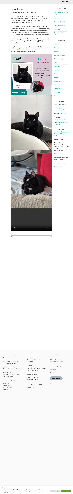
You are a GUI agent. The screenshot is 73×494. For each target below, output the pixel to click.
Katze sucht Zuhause (59, 55)
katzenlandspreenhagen (60, 119)
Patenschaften (53, 371)
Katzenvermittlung (58, 59)
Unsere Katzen (57, 88)
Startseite (5, 389)
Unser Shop (53, 369)
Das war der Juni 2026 (59, 18)
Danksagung (57, 47)
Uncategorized (57, 84)
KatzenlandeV (63, 113)
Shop (55, 73)
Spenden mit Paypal (59, 153)
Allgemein (56, 44)
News (55, 62)
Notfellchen (57, 66)
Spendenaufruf (57, 81)
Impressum (52, 358)
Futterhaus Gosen (58, 167)
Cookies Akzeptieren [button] (66, 491)
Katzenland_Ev (11, 376)
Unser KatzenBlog (7, 387)
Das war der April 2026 (59, 25)
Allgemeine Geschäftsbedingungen (59, 361)
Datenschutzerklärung (55, 359)
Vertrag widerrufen (56, 378)
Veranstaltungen (58, 92)
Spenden (56, 77)
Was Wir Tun (6, 383)
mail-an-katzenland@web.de (13, 368)
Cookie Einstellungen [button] (55, 491)
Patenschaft (57, 70)
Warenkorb (52, 372)
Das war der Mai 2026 (59, 21)
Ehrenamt (56, 51)
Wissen (56, 96)
